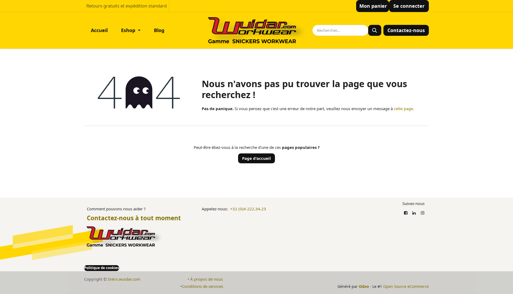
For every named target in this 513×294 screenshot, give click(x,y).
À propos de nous (206, 279)
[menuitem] (99, 30)
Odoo (364, 286)
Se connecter (409, 6)
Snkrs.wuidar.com (124, 279)
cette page (403, 108)
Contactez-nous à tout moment (134, 218)
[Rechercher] (374, 30)
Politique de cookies (101, 267)
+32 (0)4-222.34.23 (248, 208)
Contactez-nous (406, 30)
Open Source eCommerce (406, 286)
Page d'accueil (256, 158)
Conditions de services (202, 286)
